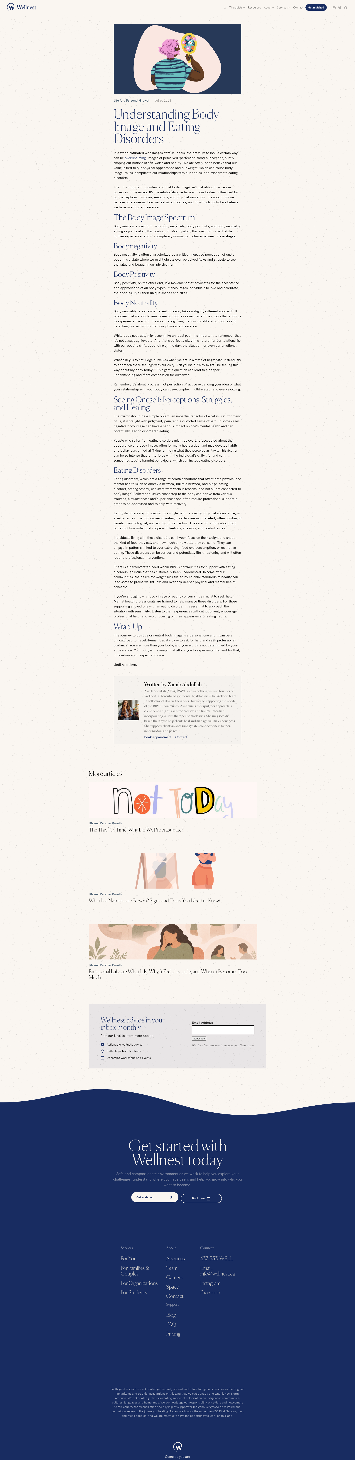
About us (175, 1258)
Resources (254, 7)
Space (172, 1287)
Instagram (210, 1283)
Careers (174, 1277)
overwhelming (135, 158)
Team (172, 1268)
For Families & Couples (135, 1271)
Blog (171, 1315)
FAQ (171, 1324)
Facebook (210, 1292)
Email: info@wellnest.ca (217, 1271)
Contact (298, 7)
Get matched (316, 7)
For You (129, 1258)
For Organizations (139, 1283)
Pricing (173, 1334)
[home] (21, 7)
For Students (134, 1292)
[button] (237, 7)
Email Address (202, 1023)
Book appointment (158, 737)
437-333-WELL (216, 1258)
